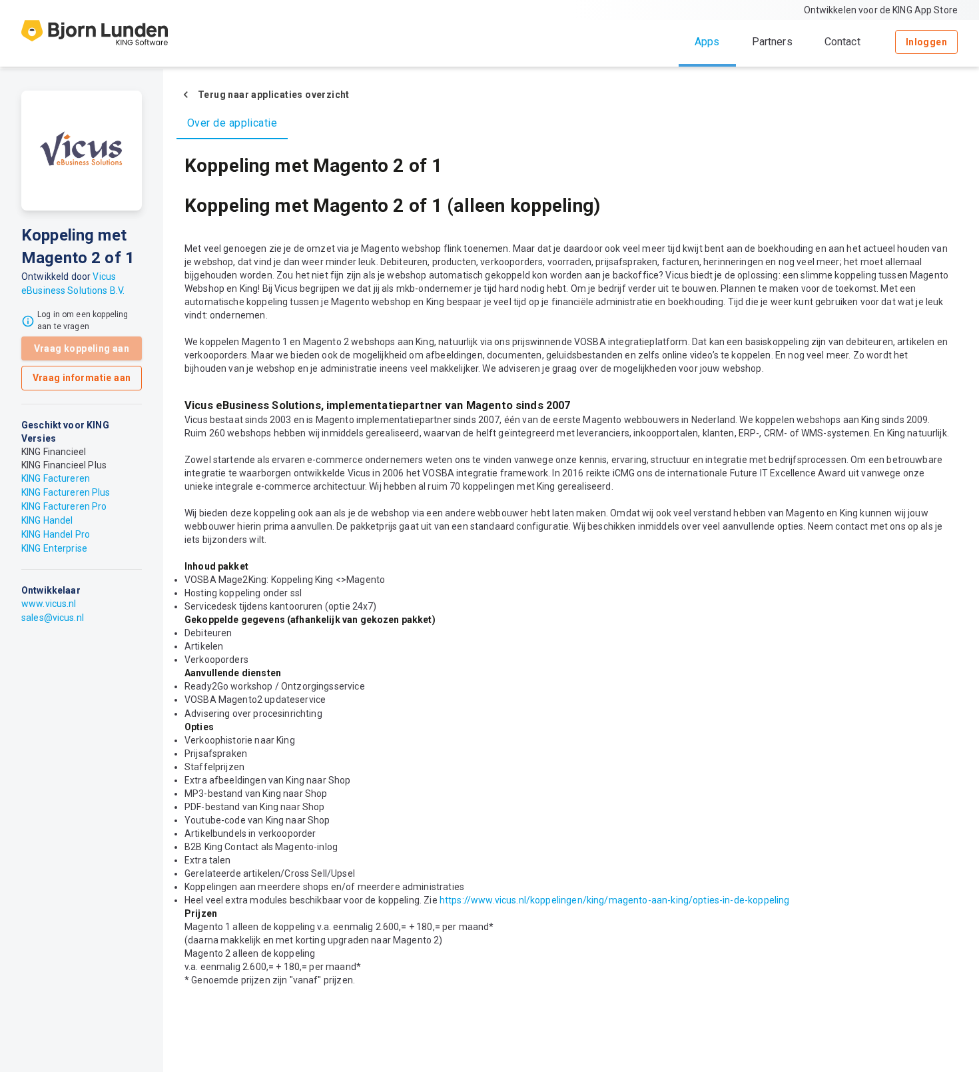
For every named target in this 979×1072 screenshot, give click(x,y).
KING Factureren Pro (64, 506)
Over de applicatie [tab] (232, 123)
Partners (772, 41)
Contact (842, 41)
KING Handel (47, 520)
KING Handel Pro (55, 534)
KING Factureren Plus (66, 492)
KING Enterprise (54, 548)
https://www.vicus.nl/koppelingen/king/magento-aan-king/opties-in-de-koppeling (615, 900)
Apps (707, 41)
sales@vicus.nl (52, 617)
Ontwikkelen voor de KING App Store (881, 10)
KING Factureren (55, 478)
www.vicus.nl (49, 603)
